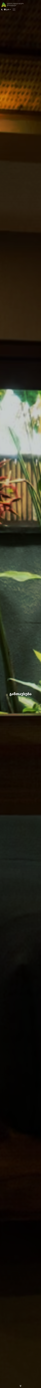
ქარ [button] (8, 10)
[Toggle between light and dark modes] (2, 9)
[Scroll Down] (20, 1386)
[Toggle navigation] (14, 9)
